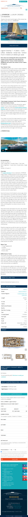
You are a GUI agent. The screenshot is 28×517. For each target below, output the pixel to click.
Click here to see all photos (14, 42)
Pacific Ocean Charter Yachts (8, 474)
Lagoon (25, 289)
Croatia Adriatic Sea (22, 293)
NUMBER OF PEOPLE (5, 414)
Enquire (23, 1)
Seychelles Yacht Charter (9, 484)
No (15, 449)
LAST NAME (3, 424)
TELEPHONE (3, 435)
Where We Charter (7, 485)
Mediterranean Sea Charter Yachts (8, 472)
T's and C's (17, 511)
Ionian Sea (24, 295)
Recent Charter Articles (8, 479)
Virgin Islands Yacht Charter (8, 481)
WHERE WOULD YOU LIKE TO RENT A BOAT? (10, 404)
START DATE (4, 409)
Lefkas (2, 107)
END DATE (16, 409)
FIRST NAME (3, 419)
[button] (2, 31)
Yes (11, 449)
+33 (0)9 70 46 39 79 (17, 506)
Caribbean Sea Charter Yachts (8, 469)
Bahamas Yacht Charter (9, 482)
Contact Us (4, 1)
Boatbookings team (6, 123)
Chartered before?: (5, 449)
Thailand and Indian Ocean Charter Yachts (8, 477)
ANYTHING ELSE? (4, 440)
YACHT (2, 401)
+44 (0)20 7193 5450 (16, 504)
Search (21, 8)
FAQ (20, 511)
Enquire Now (14, 45)
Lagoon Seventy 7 (7, 173)
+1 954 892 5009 (17, 507)
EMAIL (2, 430)
